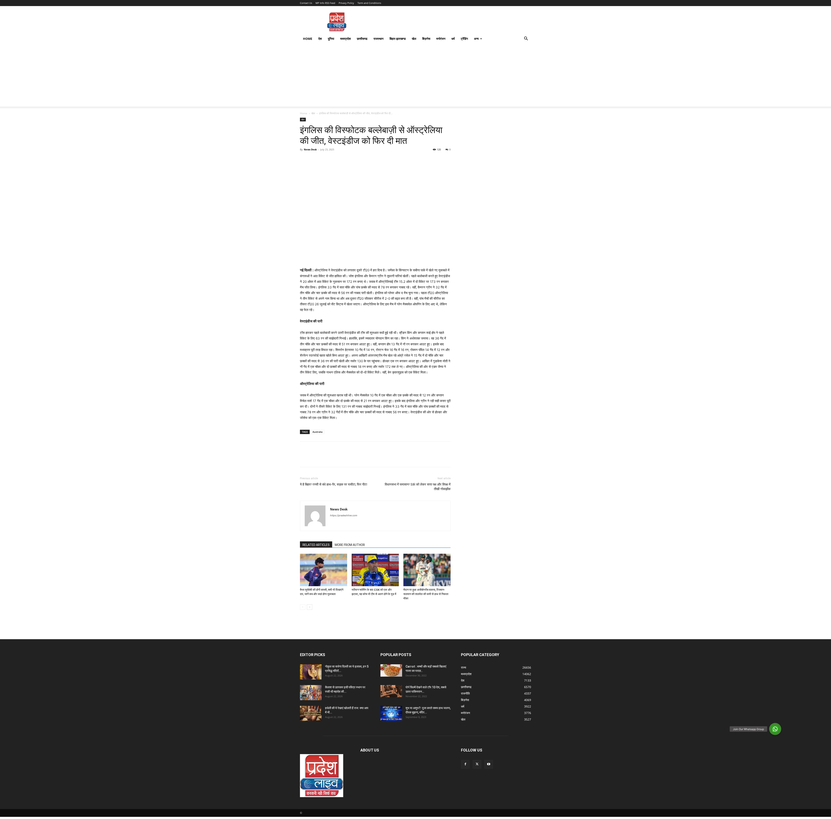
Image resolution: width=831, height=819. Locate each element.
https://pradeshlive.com (343, 515)
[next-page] (309, 607)
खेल (414, 39)
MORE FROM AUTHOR (350, 545)
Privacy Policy (346, 3)
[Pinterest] (324, 159)
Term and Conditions (369, 3)
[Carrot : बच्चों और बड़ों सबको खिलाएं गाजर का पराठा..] (391, 670)
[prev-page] (302, 607)
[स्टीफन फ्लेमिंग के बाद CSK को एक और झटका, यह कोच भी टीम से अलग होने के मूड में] (375, 570)
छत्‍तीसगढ (362, 39)
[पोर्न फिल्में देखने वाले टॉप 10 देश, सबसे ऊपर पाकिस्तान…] (391, 691)
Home (307, 39)
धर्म (453, 39)
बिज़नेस (426, 39)
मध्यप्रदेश (345, 39)
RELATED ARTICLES (316, 545)
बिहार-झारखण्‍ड (398, 39)
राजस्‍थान (378, 39)
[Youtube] (488, 764)
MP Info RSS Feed (325, 3)
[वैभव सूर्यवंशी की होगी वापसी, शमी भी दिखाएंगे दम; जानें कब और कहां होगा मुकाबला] (323, 570)
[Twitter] (314, 159)
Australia (317, 431)
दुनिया (331, 39)
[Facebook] (304, 159)
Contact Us (306, 3)
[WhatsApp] (334, 159)
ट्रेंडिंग (464, 39)
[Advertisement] (415, 76)
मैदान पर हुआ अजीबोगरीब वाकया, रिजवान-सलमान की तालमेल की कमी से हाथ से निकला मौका (425, 594)
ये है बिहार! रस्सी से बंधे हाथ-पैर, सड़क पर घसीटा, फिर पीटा (333, 484)
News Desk (310, 149)
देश (320, 39)
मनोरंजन (440, 39)
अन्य (476, 39)
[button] (526, 39)
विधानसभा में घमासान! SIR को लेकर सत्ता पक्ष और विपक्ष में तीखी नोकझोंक (418, 487)
